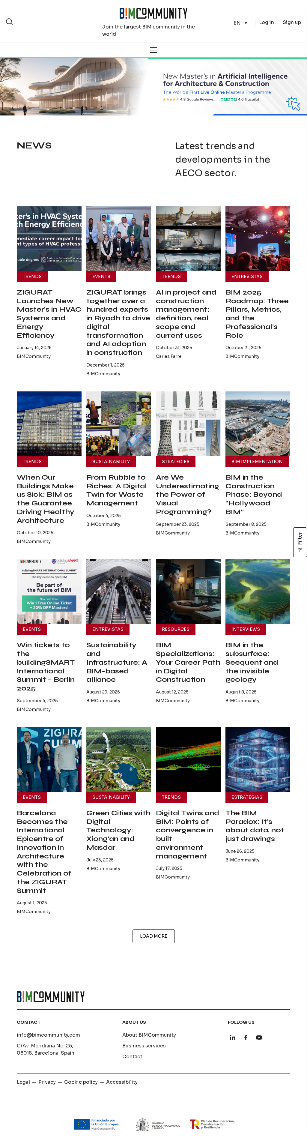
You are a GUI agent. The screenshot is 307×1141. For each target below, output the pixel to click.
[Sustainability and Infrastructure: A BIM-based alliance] (118, 591)
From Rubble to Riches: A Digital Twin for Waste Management (116, 490)
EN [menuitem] (237, 22)
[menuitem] (240, 23)
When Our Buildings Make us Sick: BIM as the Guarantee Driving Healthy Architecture (45, 499)
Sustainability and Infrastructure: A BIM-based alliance (116, 662)
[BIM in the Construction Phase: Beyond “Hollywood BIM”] (257, 423)
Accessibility (122, 1082)
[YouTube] (259, 1037)
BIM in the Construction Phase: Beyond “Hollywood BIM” (253, 494)
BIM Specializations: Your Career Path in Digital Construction (188, 662)
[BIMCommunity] (153, 13)
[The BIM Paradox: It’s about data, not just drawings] (257, 759)
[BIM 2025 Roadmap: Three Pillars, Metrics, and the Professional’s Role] (257, 238)
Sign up (292, 22)
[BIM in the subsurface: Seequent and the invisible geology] (257, 591)
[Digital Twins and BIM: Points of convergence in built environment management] (188, 759)
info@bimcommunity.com (48, 1035)
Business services (144, 1046)
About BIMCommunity (149, 1035)
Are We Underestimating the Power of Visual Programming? (187, 494)
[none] (240, 23)
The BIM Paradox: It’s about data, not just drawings (254, 826)
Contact (132, 1056)
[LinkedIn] (232, 1037)
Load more (153, 936)
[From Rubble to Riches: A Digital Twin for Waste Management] (118, 423)
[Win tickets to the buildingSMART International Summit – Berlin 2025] (49, 591)
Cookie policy (81, 1082)
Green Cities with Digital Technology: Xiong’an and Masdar (118, 830)
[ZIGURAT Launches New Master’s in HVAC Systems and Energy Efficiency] (49, 238)
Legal (23, 1082)
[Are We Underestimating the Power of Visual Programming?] (188, 423)
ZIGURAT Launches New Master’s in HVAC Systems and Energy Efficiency (49, 314)
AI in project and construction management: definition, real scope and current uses (186, 314)
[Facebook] (245, 1037)
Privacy (47, 1082)
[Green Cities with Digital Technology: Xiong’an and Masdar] (118, 759)
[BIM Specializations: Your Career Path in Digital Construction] (188, 591)
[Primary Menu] (153, 50)
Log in (266, 22)
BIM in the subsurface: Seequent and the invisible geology (251, 662)
